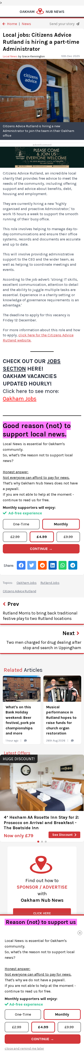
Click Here (42, 913)
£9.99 (68, 536)
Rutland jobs (50, 583)
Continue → (41, 548)
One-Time (21, 524)
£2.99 (15, 536)
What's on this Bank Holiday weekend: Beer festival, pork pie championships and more (20, 720)
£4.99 (42, 536)
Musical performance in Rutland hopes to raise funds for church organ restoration (61, 720)
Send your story (62, 24)
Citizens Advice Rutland (19, 591)
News (26, 24)
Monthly (61, 524)
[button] (38, 842)
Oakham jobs (27, 583)
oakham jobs (19, 398)
